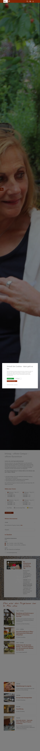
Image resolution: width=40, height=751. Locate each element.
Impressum (15, 384)
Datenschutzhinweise (10, 384)
